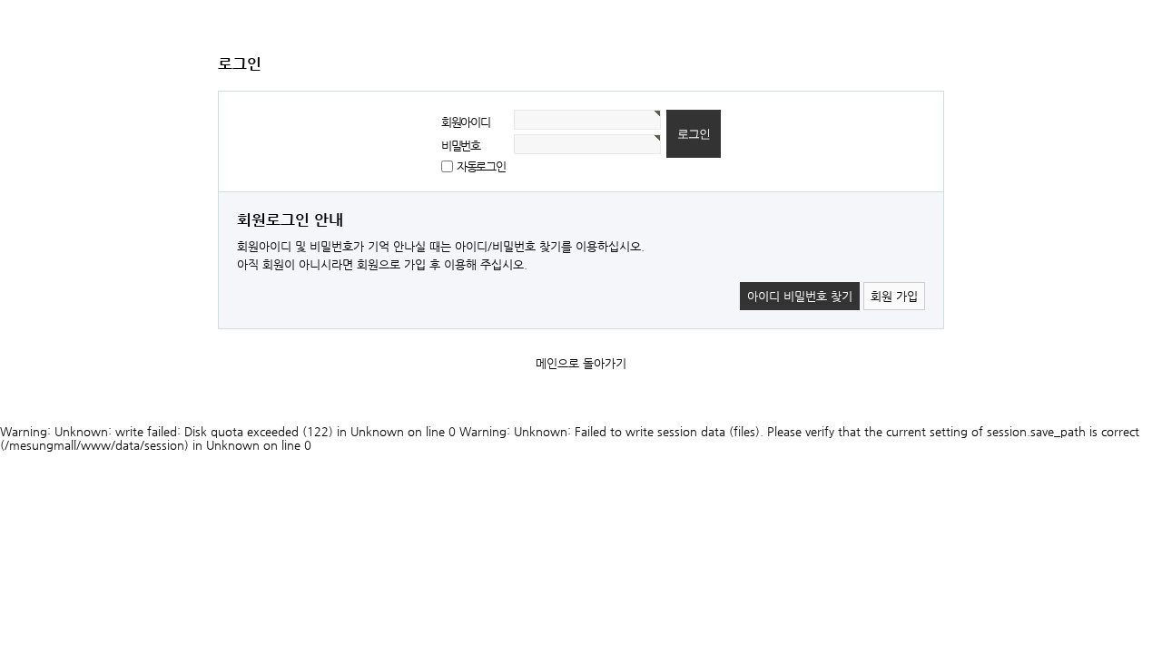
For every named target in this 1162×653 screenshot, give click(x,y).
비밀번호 (460, 145)
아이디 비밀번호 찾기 (799, 296)
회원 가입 (894, 296)
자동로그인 (481, 166)
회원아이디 (465, 122)
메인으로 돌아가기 (581, 363)
